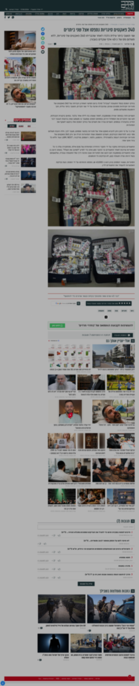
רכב (57, 14)
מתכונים (28, 14)
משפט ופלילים (92, 14)
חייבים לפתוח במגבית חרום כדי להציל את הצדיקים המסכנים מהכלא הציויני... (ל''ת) (95, 572)
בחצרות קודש (119, 14)
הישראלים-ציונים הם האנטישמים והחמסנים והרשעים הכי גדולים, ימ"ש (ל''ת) (99, 589)
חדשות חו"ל (110, 17)
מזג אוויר (101, 17)
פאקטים (101, 344)
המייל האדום (14, 9)
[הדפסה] (43, 76)
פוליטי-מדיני (105, 14)
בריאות (72, 14)
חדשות (130, 14)
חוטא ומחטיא (124, 597)
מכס (116, 344)
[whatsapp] (43, 72)
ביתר (132, 344)
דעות (64, 14)
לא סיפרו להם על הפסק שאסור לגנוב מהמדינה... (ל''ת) (106, 581)
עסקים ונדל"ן (39, 14)
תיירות (50, 14)
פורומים (9, 14)
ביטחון (119, 17)
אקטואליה (127, 17)
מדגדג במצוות (124, 606)
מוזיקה (81, 14)
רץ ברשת (18, 14)
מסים (109, 344)
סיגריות (124, 344)
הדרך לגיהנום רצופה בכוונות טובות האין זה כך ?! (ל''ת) (107, 614)
